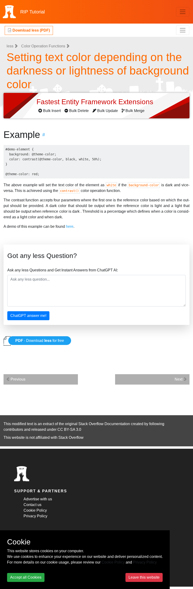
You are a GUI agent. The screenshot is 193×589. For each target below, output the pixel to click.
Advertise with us (38, 499)
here (69, 226)
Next (179, 379)
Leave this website (144, 577)
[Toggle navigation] (182, 12)
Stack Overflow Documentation (104, 424)
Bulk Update (107, 111)
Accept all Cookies (25, 577)
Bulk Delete (79, 111)
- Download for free (39, 341)
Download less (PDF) (31, 30)
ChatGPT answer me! (28, 316)
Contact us (32, 505)
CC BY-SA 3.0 (69, 429)
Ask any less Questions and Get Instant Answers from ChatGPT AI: (62, 270)
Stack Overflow (71, 438)
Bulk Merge (135, 111)
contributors (13, 429)
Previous (17, 379)
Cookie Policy (35, 510)
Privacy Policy (35, 516)
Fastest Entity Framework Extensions (95, 102)
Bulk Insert (52, 111)
